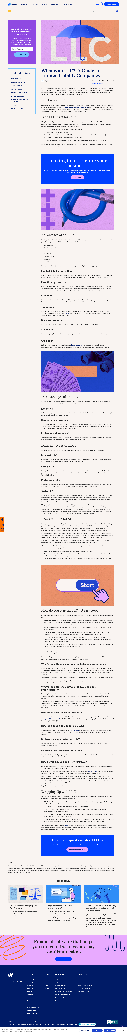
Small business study (61, 1004)
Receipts (29, 991)
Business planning (49, 11)
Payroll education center (62, 994)
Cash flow (59, 11)
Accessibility (47, 1024)
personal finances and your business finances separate (86, 786)
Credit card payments (33, 1007)
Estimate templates (61, 988)
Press (46, 985)
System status (82, 982)
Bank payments (31, 1010)
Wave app (30, 988)
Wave (49, 81)
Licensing (38, 1024)
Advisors (35, 4)
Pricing (44, 4)
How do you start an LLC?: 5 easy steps (20, 101)
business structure (77, 345)
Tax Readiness (67, 4)
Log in (98, 4)
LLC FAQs (14, 105)
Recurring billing (32, 1013)
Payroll (94, 11)
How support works (83, 979)
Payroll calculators (83, 991)
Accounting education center (64, 991)
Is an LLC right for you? (18, 82)
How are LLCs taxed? (18, 96)
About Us (47, 979)
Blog (56, 979)
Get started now (63, 959)
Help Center (59, 982)
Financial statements (83, 11)
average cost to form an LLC (50, 719)
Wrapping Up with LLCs (18, 109)
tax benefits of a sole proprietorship (76, 107)
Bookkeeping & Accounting (33, 11)
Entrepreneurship (69, 11)
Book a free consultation (77, 849)
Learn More (77, 177)
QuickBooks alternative (62, 997)
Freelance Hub (59, 1001)
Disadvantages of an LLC (19, 89)
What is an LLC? (16, 79)
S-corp (66, 313)
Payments (30, 994)
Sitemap (47, 988)
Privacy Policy (12, 1024)
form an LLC (74, 730)
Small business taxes (104, 11)
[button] (123, 1030)
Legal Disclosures (23, 1024)
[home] (12, 4)
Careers (47, 982)
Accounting (30, 979)
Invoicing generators (84, 988)
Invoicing (30, 982)
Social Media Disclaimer (59, 1024)
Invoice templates (60, 985)
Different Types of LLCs (19, 92)
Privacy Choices (72, 1024)
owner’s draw (92, 771)
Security (31, 1024)
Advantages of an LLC (18, 85)
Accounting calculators (85, 985)
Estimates (30, 985)
